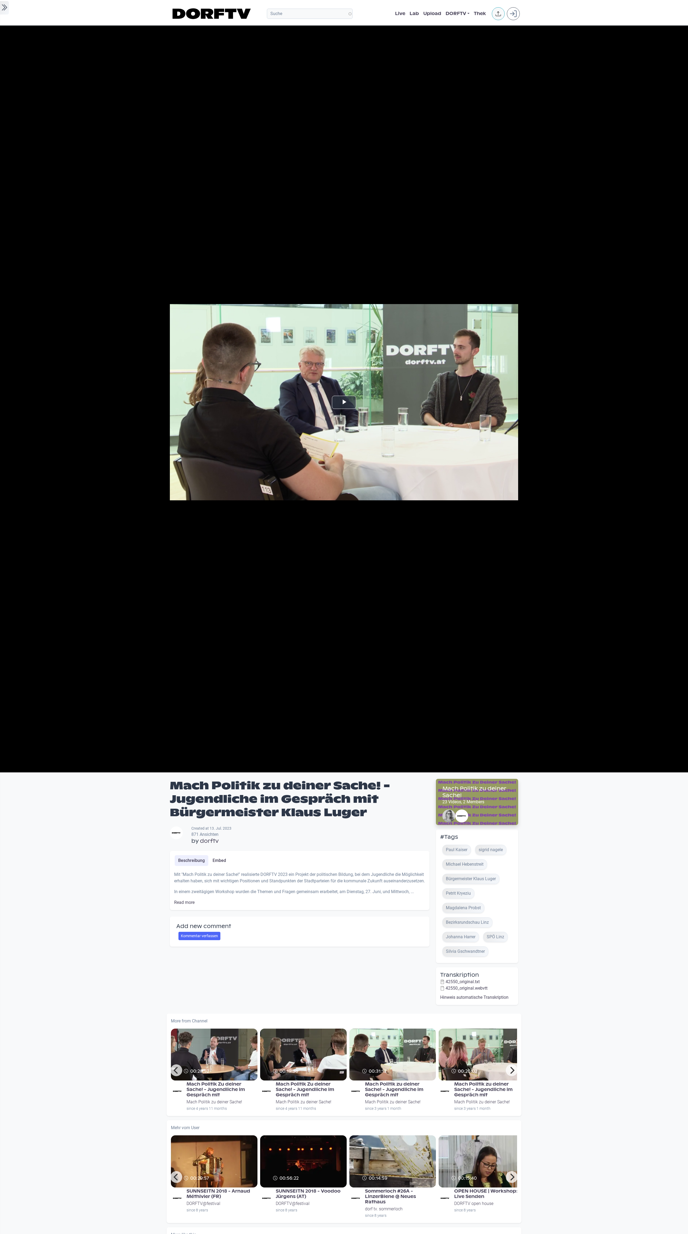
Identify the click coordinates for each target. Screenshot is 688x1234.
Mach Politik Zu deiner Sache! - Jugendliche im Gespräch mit (216, 1089)
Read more (184, 902)
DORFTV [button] (456, 13)
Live (400, 13)
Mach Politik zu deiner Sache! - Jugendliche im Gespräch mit (394, 1089)
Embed (219, 860)
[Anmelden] (513, 13)
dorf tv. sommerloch (384, 1208)
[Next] (512, 1070)
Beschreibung (191, 860)
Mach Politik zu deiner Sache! (474, 792)
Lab (414, 13)
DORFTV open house (473, 1203)
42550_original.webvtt (467, 988)
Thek (480, 13)
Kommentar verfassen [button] (199, 936)
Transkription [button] (459, 974)
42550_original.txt (463, 981)
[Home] (212, 13)
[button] (498, 13)
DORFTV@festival (203, 1203)
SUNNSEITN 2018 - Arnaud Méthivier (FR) (218, 1193)
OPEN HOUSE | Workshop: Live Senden (486, 1193)
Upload (432, 13)
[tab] (191, 860)
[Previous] (176, 1070)
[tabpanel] (299, 888)
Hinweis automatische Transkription (474, 997)
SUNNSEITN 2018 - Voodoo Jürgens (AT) (308, 1193)
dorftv (209, 840)
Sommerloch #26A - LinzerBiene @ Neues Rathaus (390, 1196)
